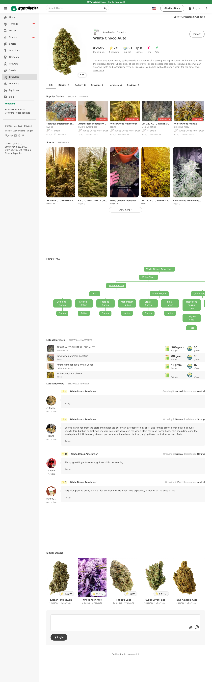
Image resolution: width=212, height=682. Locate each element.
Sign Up (9, 135)
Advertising (19, 130)
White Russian (116, 285)
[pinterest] (23, 137)
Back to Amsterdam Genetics (189, 16)
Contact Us (11, 126)
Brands (19, 109)
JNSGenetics (149, 127)
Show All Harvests (80, 340)
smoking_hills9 (181, 127)
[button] (207, 8)
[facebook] (15, 137)
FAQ (20, 126)
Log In (196, 8)
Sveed (49, 127)
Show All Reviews (78, 383)
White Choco (148, 277)
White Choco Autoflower (83, 391)
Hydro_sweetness (87, 127)
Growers (9, 112)
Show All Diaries (78, 96)
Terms (8, 130)
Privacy (28, 126)
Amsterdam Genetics (115, 32)
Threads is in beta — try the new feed (106, 2)
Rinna (113, 127)
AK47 (95, 293)
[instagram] (19, 137)
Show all (63, 142)
